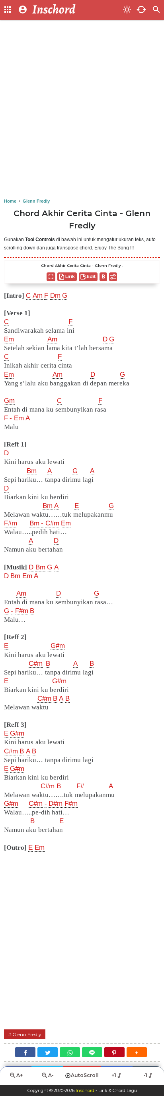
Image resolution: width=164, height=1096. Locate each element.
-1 (145, 1075)
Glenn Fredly (26, 1034)
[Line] (92, 1052)
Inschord (85, 1090)
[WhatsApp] (70, 1052)
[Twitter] (47, 1052)
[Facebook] (25, 1052)
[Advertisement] (82, 109)
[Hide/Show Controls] (113, 276)
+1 (113, 1075)
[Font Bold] (103, 276)
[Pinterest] (114, 1052)
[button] (137, 1052)
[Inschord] (75, 10)
